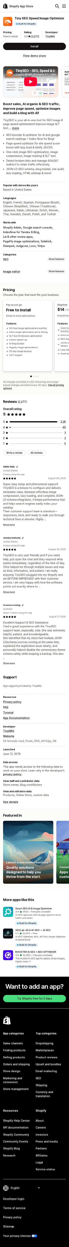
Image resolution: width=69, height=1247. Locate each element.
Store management (16, 1089)
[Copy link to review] (17, 466)
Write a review (14, 452)
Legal (39, 1162)
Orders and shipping (16, 1064)
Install (34, 46)
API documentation (15, 1127)
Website (8, 736)
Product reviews (47, 1057)
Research (9, 1155)
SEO (5, 259)
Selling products (14, 1057)
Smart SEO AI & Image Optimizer (33, 908)
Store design (11, 1071)
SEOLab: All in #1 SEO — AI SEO (33, 930)
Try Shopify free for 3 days (34, 998)
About (40, 1120)
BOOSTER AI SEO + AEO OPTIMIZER (35, 951)
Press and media (47, 1141)
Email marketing (46, 1071)
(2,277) (35, 36)
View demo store (34, 55)
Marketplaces (45, 1050)
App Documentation (16, 718)
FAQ (5, 707)
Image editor (11, 271)
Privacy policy (12, 701)
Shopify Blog (11, 1148)
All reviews (36, 452)
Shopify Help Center (16, 1120)
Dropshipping (44, 1043)
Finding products (14, 1050)
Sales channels (13, 1043)
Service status (45, 1169)
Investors (42, 1134)
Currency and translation (44, 1093)
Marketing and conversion (12, 1080)
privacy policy (12, 774)
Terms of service (14, 1208)
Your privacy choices (17, 1235)
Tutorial (8, 712)
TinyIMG (50, 36)
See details (10, 802)
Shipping (41, 1085)
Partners (41, 1148)
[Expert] (38, 376)
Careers (41, 1127)
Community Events (15, 1141)
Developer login (13, 1198)
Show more (9, 524)
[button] (34, 916)
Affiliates (42, 1155)
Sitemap (8, 1226)
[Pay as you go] (31, 376)
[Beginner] (33, 376)
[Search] (57, 6)
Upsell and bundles (48, 1064)
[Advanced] (35, 376)
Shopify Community (16, 1134)
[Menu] (64, 6)
